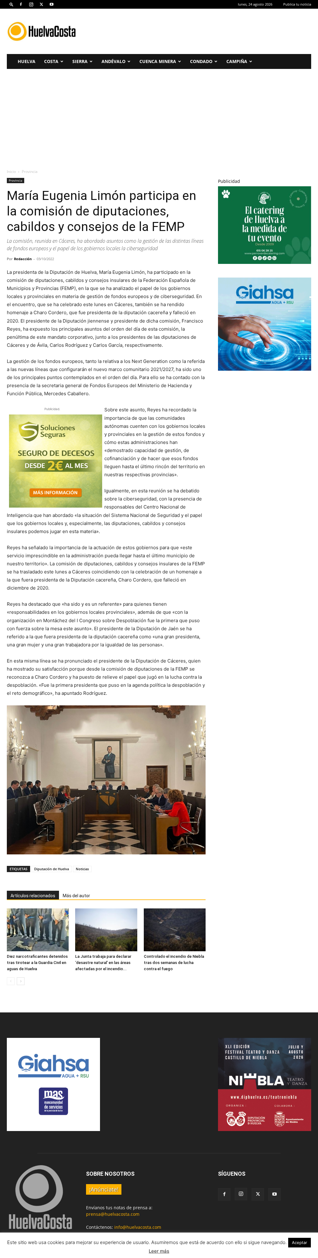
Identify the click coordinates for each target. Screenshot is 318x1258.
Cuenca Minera (157, 61)
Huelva (26, 61)
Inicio (11, 171)
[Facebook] (20, 4)
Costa (51, 61)
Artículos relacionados (33, 895)
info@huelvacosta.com (137, 1227)
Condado (201, 61)
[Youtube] (51, 4)
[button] (11, 4)
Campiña (236, 61)
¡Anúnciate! (103, 1189)
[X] (41, 4)
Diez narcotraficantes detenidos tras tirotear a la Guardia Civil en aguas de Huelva (37, 962)
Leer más (159, 1251)
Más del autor (76, 895)
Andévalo (113, 61)
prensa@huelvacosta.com (112, 1214)
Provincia (15, 180)
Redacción (23, 258)
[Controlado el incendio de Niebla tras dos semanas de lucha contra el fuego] (175, 929)
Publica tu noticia (297, 4)
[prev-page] (11, 981)
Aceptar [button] (299, 1242)
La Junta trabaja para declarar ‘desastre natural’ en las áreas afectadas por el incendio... (103, 962)
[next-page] (21, 981)
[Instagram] (31, 4)
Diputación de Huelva (51, 869)
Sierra (80, 61)
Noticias (82, 869)
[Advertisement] (198, 31)
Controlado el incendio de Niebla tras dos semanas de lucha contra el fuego (174, 962)
